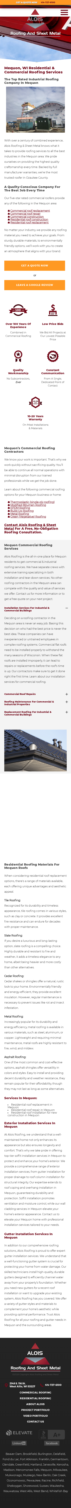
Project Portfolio (35, 1410)
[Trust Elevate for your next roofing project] (19, 1435)
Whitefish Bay (58, 1491)
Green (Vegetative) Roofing (28, 516)
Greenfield (22, 1464)
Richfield (58, 1480)
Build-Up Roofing (22, 511)
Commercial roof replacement (30, 210)
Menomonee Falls (27, 1470)
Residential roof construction (29, 219)
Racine (46, 1480)
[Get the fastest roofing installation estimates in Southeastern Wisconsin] (35, 1357)
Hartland (36, 1464)
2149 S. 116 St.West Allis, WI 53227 (22, 1385)
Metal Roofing (19, 514)
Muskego (29, 1475)
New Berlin (43, 1475)
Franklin (44, 1459)
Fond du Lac (11, 1459)
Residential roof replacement (29, 222)
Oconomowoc (16, 1480)
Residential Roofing (35, 1398)
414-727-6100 (53, 1385)
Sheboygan (14, 1486)
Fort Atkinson (29, 1459)
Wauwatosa (11, 1491)
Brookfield (30, 1454)
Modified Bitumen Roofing (28, 505)
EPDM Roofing (20, 508)
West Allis (26, 1491)
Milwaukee (60, 1470)
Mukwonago (13, 1475)
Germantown (59, 1459)
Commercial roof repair (25, 213)
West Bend (41, 1491)
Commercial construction (27, 216)
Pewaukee (33, 1480)
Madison (9, 1470)
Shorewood (30, 1486)
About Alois (35, 1404)
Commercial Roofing (35, 1392)
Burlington (45, 1454)
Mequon (46, 1470)
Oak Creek (58, 1475)
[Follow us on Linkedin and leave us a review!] (19, 1444)
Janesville (49, 1464)
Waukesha (57, 1486)
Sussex (44, 1486)
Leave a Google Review (34, 285)
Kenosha (62, 1464)
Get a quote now (34, 265)
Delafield (59, 1454)
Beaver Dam (14, 1454)
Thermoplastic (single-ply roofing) (32, 502)
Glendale (8, 1464)
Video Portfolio (35, 1416)
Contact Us (35, 1422)
